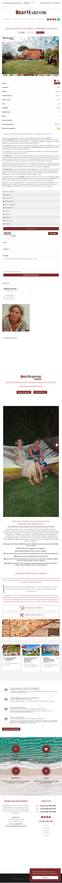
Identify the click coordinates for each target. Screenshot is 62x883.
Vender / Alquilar (30, 19)
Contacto (40, 19)
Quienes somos (18, 19)
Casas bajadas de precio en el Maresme (24, 698)
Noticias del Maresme (18, 708)
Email (4, 242)
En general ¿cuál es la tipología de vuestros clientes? (31, 556)
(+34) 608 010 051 (40, 392)
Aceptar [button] (45, 877)
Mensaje (5, 255)
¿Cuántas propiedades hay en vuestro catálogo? (31, 551)
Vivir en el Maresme (17, 717)
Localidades (7, 19)
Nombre (13, 236)
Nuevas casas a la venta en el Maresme (24, 688)
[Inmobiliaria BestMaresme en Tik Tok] (50, 19)
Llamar (7, 233)
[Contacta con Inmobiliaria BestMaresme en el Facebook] (8, 329)
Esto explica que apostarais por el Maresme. (31, 548)
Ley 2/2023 (46, 833)
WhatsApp (53, 233)
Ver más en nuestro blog (11, 729)
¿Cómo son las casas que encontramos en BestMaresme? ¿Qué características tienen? (32, 553)
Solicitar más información (31, 275)
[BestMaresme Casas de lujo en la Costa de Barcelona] (31, 13)
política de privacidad (17, 271)
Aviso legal (46, 828)
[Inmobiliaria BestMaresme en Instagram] (55, 19)
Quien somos (46, 830)
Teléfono (6, 249)
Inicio (46, 825)
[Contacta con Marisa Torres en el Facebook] (5, 329)
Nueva (4, 647)
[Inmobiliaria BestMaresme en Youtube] (53, 19)
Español (27, 3)
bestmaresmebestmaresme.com (13, 3)
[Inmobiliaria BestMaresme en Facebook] (48, 19)
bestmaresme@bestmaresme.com (11, 290)
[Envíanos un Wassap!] (58, 19)
